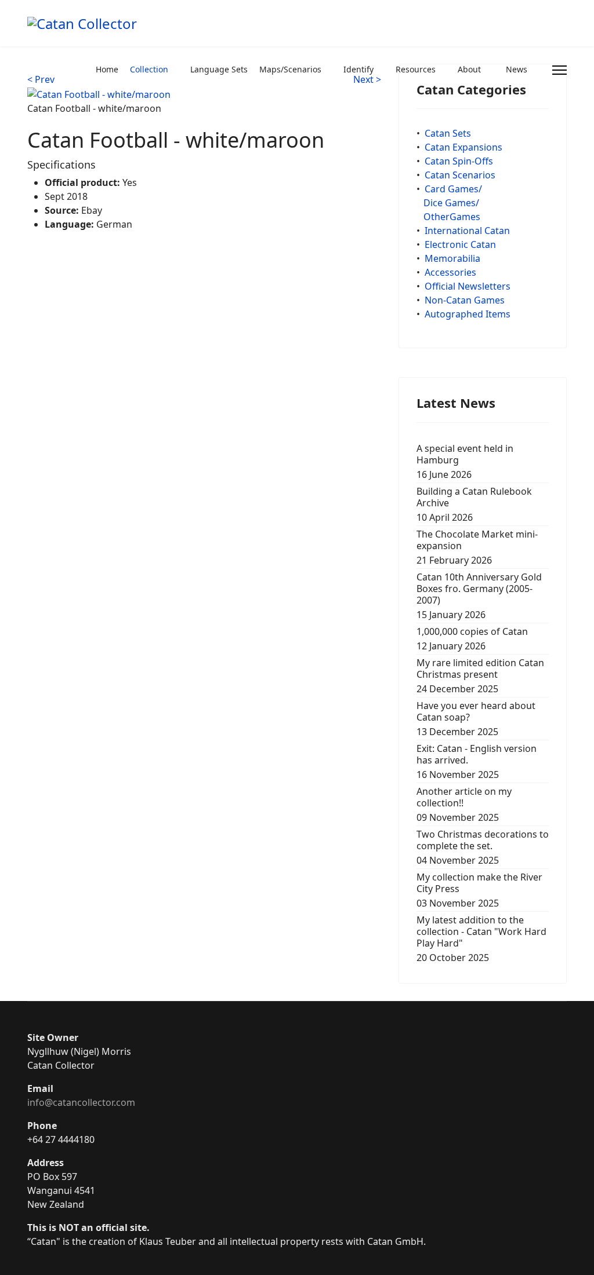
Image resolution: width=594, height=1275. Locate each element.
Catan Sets (448, 133)
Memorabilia (452, 258)
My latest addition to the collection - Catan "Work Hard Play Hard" (481, 939)
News (516, 69)
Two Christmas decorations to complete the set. (482, 847)
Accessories (450, 272)
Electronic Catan (460, 244)
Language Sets (219, 69)
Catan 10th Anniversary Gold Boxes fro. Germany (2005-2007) (479, 596)
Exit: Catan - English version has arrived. (476, 761)
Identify (358, 69)
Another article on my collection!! (464, 804)
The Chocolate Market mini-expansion (477, 547)
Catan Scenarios (460, 175)
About (469, 69)
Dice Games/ (451, 202)
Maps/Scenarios (290, 69)
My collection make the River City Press (479, 890)
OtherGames (451, 216)
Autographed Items (467, 314)
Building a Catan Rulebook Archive (474, 504)
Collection (149, 69)
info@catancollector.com (81, 1102)
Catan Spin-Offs (459, 161)
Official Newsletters (467, 286)
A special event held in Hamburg (464, 461)
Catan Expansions (463, 147)
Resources (416, 69)
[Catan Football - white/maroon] (99, 93)
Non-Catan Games (465, 300)
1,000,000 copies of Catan (472, 638)
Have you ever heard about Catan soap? (475, 718)
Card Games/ (453, 188)
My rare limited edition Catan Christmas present (480, 675)
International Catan (467, 230)
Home (107, 69)
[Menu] (559, 70)
